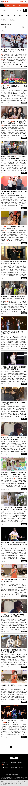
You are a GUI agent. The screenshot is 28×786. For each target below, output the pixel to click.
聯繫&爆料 (13, 762)
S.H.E (3, 27)
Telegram (22, 767)
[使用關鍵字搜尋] (25, 10)
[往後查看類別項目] (25, 5)
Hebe (17, 27)
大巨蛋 (22, 27)
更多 (3, 30)
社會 (8, 15)
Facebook (7, 767)
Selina (12, 27)
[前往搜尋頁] (26, 1)
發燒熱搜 (5, 764)
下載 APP (22, 1)
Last (23, 746)
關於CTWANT (5, 762)
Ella (8, 27)
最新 (8, 5)
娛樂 (14, 15)
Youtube (15, 767)
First (5, 746)
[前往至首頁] (4, 1)
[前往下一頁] (20, 747)
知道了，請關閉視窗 (23, 779)
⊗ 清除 (19, 10)
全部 (2, 15)
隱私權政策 (20, 762)
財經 (20, 15)
